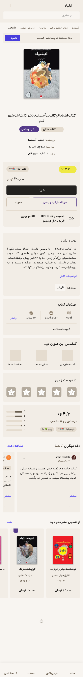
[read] (15, 355)
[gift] (41, 105)
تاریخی (12, 28)
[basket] (15, 5)
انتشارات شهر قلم (38, 154)
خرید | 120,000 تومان (22, 672)
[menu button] (5, 5)
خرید (42, 190)
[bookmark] (51, 105)
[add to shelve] (67, 355)
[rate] (72, 392)
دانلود (14, 38)
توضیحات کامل (68, 276)
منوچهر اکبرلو (37, 147)
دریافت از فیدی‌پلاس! (55, 202)
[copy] (9, 218)
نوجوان (42, 28)
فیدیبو (75, 28)
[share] (32, 105)
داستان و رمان (27, 28)
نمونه (18, 202)
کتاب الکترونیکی (59, 28)
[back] (77, 5)
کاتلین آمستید (36, 140)
